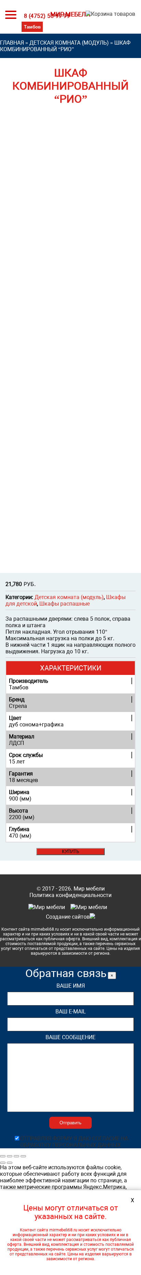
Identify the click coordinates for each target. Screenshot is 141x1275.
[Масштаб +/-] (23, 1156)
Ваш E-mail (70, 1011)
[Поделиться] (9, 1156)
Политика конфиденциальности (70, 895)
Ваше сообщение (70, 1037)
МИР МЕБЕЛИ (70, 14)
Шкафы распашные (64, 603)
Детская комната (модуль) (69, 42)
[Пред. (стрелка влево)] (2, 1163)
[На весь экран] (16, 1156)
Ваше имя (70, 986)
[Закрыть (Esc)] (2, 1156)
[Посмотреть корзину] (109, 16)
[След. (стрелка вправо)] (9, 1163)
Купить (70, 851)
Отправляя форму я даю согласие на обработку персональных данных (74, 1141)
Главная (12, 42)
